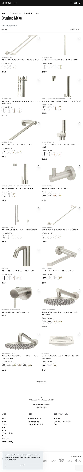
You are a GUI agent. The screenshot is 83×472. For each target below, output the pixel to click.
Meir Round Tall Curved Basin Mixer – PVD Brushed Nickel (19, 271)
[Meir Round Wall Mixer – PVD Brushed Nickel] (21, 297)
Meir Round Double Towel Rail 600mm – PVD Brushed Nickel (20, 60)
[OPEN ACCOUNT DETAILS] (80, 3)
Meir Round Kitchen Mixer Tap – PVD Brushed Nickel (18, 188)
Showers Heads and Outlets (48, 142)
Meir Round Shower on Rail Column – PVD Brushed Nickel (19, 230)
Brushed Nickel (28, 13)
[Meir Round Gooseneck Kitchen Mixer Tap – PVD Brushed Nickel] (61, 86)
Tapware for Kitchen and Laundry (63, 98)
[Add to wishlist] (39, 37)
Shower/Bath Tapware (47, 57)
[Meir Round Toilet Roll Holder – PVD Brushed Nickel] (61, 256)
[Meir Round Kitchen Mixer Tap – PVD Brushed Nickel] (21, 174)
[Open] (15, 3)
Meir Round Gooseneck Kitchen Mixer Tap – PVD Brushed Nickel (61, 101)
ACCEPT (23, 465)
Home (3, 13)
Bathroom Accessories (7, 57)
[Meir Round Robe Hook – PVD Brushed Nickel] (61, 174)
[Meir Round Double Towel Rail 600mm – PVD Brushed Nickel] (21, 45)
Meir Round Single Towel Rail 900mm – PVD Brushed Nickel (60, 230)
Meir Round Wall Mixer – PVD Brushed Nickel (15, 312)
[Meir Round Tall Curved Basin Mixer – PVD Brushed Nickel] (21, 256)
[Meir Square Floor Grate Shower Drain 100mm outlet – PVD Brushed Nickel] (61, 341)
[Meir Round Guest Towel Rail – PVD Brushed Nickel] (21, 130)
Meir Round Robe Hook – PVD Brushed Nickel (56, 188)
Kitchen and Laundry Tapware (48, 98)
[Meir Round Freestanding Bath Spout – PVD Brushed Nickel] (61, 45)
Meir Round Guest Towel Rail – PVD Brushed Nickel (17, 145)
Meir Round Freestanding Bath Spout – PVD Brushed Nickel (60, 60)
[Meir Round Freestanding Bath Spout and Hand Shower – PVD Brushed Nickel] (21, 86)
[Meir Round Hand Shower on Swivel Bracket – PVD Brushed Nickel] (61, 130)
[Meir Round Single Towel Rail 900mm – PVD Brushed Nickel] (61, 215)
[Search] (71, 3)
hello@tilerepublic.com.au (41, 405)
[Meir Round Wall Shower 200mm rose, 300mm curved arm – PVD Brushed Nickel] (21, 341)
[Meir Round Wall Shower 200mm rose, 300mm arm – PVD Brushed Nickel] (61, 297)
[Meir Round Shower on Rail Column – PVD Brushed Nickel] (21, 215)
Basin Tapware (5, 268)
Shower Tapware (5, 309)
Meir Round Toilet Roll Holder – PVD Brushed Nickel (58, 271)
